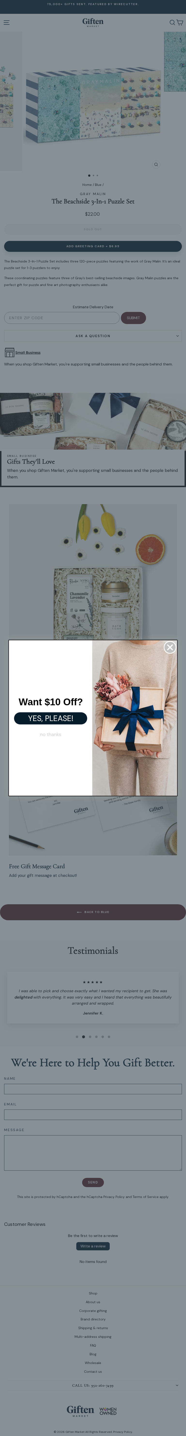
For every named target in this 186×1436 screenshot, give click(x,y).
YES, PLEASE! (50, 718)
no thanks (50, 734)
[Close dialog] (170, 647)
